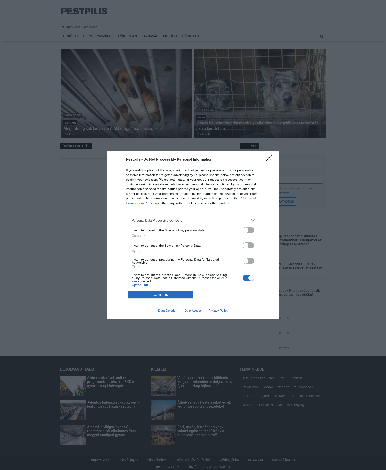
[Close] (270, 159)
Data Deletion (167, 310)
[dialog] (193, 235)
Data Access (193, 310)
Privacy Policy (218, 310)
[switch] (248, 230)
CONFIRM (161, 294)
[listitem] (193, 220)
